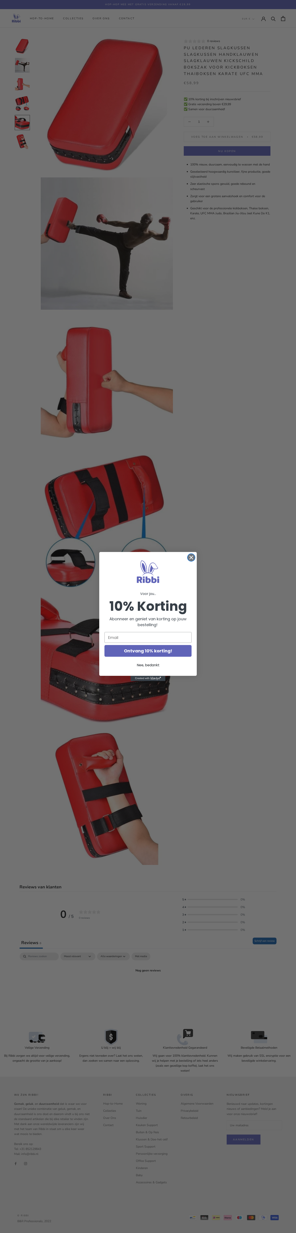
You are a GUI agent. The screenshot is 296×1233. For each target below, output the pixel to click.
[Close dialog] (191, 557)
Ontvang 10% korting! (148, 651)
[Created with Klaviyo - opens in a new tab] (148, 678)
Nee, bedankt (148, 665)
